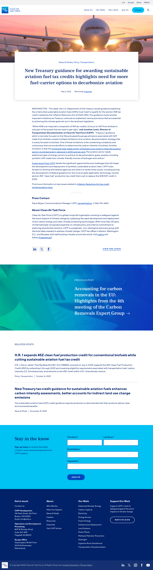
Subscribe (50, 524)
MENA (146, 2)
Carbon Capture (85, 509)
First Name (72, 437)
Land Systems (84, 528)
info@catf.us (25, 519)
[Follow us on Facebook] (142, 565)
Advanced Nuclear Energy (89, 506)
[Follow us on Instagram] (135, 565)
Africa (139, 2)
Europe (131, 2)
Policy (76, 62)
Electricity (82, 513)
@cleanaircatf (44, 237)
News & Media (66, 62)
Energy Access (84, 517)
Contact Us (19, 506)
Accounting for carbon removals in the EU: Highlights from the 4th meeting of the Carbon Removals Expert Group (99, 301)
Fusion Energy (84, 521)
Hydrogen (88, 91)
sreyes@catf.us (85, 203)
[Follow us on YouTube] (148, 565)
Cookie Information (70, 565)
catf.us (101, 234)
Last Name (108, 437)
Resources (51, 521)
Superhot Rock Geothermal (90, 543)
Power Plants (83, 532)
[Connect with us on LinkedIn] (123, 565)
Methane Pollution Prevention (91, 536)
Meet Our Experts (54, 509)
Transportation (87, 62)
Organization (72, 461)
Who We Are (52, 506)
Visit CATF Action (54, 528)
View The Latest (112, 249)
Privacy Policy (86, 565)
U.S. (123, 2)
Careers (49, 517)
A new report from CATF (43, 163)
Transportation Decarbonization (92, 547)
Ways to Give (122, 520)
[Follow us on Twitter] (129, 565)
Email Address (73, 449)
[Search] (148, 10)
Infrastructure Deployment (89, 524)
